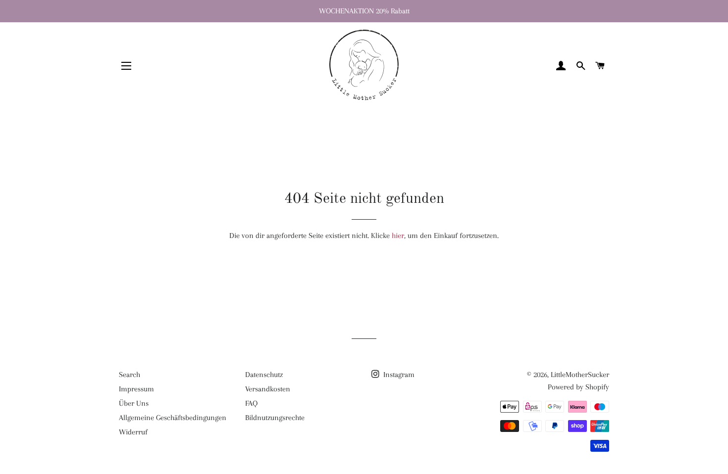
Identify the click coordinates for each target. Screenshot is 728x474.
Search (129, 374)
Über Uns (134, 403)
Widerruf (133, 431)
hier (398, 235)
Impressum (136, 388)
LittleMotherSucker (580, 374)
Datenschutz (264, 374)
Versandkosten (267, 388)
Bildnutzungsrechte (275, 417)
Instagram (398, 374)
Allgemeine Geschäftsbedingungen (172, 417)
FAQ (251, 403)
